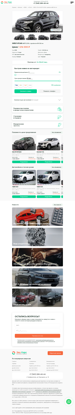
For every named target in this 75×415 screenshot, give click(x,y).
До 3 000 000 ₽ (33, 370)
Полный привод (51, 363)
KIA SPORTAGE (16, 152)
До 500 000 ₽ (15, 368)
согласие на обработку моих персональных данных (36, 342)
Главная (14, 7)
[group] (37, 22)
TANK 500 (15, 186)
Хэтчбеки (31, 363)
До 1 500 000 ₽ (50, 368)
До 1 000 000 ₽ (33, 368)
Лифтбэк (14, 363)
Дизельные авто (16, 365)
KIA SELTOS (40, 152)
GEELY (25, 7)
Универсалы (32, 361)
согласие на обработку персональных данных (48, 391)
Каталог (20, 7)
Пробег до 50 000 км (34, 365)
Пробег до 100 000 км (52, 365)
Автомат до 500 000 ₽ (52, 370)
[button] (62, 37)
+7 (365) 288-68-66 (40, 3)
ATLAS (30, 7)
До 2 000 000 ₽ (16, 370)
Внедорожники (51, 361)
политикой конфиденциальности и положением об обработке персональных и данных (35, 340)
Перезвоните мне (37, 336)
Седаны (14, 361)
